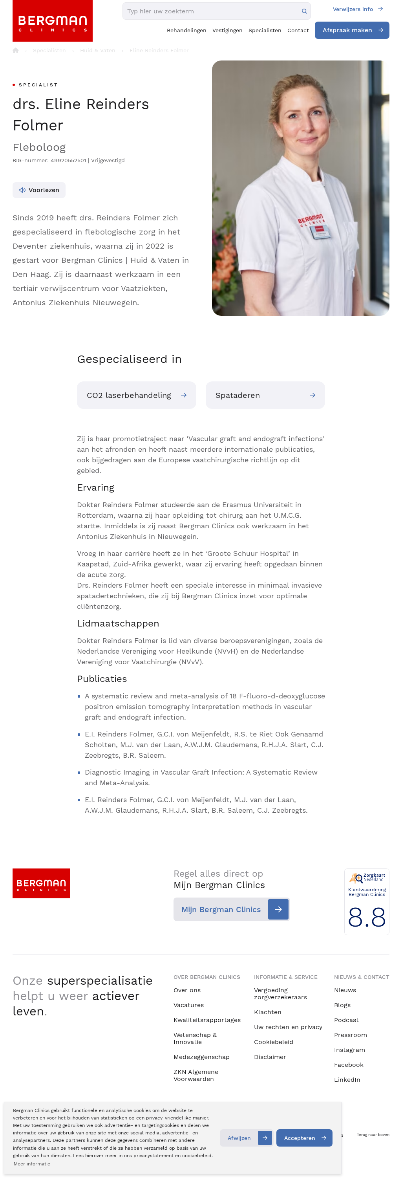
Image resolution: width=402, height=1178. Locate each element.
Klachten (267, 1012)
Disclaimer (270, 1057)
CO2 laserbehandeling (129, 395)
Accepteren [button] (299, 1138)
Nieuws (345, 990)
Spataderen (238, 395)
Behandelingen (186, 30)
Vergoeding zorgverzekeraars (280, 993)
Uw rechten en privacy (288, 1027)
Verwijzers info (353, 9)
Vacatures (189, 1005)
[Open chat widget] (385, 1157)
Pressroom (350, 1035)
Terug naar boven (373, 1134)
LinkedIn (347, 1079)
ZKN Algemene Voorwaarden (196, 1075)
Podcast (346, 1020)
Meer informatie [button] (32, 1164)
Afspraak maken (347, 30)
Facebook (349, 1064)
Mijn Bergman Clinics (221, 909)
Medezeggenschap (202, 1057)
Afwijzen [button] (239, 1138)
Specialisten (265, 30)
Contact (298, 30)
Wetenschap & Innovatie (195, 1038)
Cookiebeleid (273, 1042)
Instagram (349, 1049)
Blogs (342, 1005)
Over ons (187, 990)
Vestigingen (227, 30)
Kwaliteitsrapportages (207, 1020)
